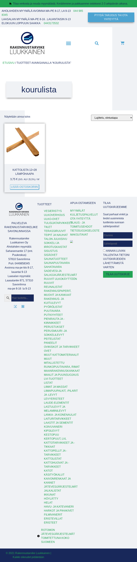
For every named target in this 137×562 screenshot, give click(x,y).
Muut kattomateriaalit (61, 354)
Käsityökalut (54, 474)
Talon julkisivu (55, 239)
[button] (68, 43)
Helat (48, 502)
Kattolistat (53, 458)
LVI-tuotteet (53, 378)
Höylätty (51, 498)
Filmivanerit (53, 514)
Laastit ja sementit (58, 422)
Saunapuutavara (57, 263)
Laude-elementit (56, 402)
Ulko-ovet (51, 219)
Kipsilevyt (51, 430)
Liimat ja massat (56, 386)
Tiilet (48, 227)
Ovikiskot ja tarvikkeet (62, 346)
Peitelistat (52, 338)
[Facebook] (15, 306)
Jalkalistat (52, 490)
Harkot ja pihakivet (59, 510)
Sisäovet (50, 255)
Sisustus (51, 251)
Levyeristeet (54, 398)
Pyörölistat (53, 306)
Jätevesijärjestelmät (61, 486)
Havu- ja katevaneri (59, 506)
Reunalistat (53, 286)
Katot (48, 470)
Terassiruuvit (55, 231)
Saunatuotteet (56, 259)
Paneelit (50, 342)
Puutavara (52, 310)
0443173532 (51, 23)
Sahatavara (53, 267)
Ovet (47, 350)
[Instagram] (23, 306)
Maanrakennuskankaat (62, 370)
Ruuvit (49, 282)
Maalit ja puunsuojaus (61, 374)
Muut (48, 358)
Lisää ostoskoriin (24, 186)
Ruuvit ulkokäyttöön (60, 279)
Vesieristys (53, 211)
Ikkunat (50, 494)
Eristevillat (53, 518)
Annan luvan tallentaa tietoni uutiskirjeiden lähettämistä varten (116, 259)
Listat (48, 382)
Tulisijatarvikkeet (58, 223)
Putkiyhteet (53, 314)
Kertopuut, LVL (55, 438)
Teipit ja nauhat (56, 235)
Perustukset (54, 326)
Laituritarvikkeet (57, 418)
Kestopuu (51, 434)
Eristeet (50, 522)
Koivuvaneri (53, 426)
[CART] (122, 43)
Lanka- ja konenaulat (60, 414)
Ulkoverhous (54, 215)
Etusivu (9, 62)
